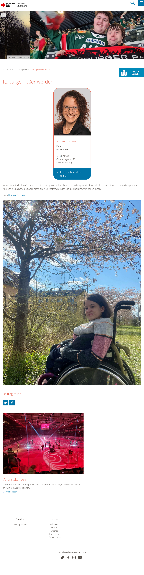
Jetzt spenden (20, 524)
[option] (72, 35)
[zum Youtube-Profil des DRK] (80, 557)
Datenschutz (55, 537)
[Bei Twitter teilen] (5, 402)
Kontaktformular (17, 195)
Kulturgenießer (23, 69)
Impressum (54, 534)
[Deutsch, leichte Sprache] (131, 72)
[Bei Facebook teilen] (12, 402)
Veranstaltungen (14, 479)
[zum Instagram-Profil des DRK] (74, 557)
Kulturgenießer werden (40, 69)
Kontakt (54, 527)
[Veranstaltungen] (43, 443)
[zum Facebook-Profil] (62, 557)
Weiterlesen (11, 491)
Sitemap (54, 531)
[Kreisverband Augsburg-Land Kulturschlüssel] (8, 5)
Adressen (54, 524)
